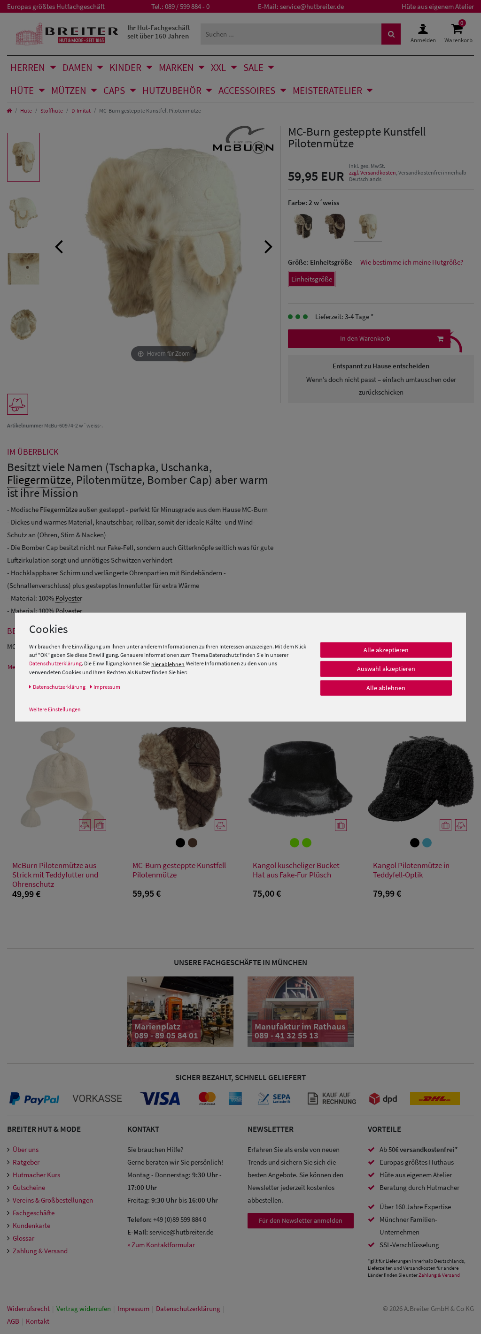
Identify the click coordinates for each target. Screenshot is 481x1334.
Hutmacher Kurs (36, 1174)
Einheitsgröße (311, 278)
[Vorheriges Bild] (58, 245)
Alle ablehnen (385, 688)
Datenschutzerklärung (55, 663)
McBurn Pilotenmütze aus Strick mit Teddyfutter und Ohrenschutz (55, 875)
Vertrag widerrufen (83, 1308)
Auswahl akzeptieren (386, 668)
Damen (77, 67)
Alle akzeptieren (386, 650)
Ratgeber (26, 1162)
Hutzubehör (172, 90)
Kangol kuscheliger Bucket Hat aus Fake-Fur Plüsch (296, 870)
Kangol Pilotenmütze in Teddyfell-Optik (411, 870)
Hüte (22, 90)
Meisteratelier (327, 90)
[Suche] (391, 34)
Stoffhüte (51, 110)
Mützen (68, 90)
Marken (176, 67)
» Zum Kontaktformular (161, 1244)
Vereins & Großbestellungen (53, 1200)
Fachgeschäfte (33, 1212)
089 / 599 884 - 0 (187, 6)
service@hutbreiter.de (312, 6)
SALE (253, 67)
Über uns (26, 1149)
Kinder (125, 67)
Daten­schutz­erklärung (188, 1308)
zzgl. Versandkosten (372, 172)
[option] (23, 157)
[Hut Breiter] (67, 34)
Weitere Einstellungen (55, 708)
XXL (218, 67)
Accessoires (246, 90)
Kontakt (37, 1321)
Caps (114, 90)
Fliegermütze (39, 479)
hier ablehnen (168, 663)
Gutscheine (29, 1187)
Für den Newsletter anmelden (300, 1220)
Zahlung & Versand (40, 1250)
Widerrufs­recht (28, 1308)
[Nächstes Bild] (268, 245)
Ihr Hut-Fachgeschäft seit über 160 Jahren (158, 31)
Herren (27, 67)
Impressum (133, 1308)
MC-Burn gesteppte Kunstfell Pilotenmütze (179, 870)
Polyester (68, 598)
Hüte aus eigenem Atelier (438, 6)
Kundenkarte (31, 1225)
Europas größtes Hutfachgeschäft (56, 6)
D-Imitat (81, 110)
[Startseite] (9, 110)
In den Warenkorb (365, 338)
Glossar (23, 1238)
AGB (13, 1321)
